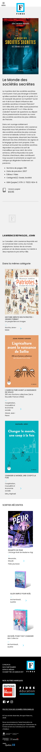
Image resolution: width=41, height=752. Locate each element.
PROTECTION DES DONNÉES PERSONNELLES (18, 709)
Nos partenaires (9, 667)
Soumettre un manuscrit (13, 672)
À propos (6, 665)
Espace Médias (8, 669)
